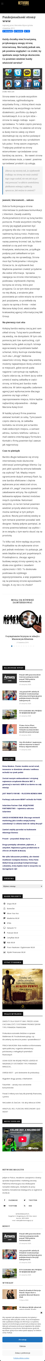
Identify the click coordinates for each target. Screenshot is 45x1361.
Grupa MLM (11, 904)
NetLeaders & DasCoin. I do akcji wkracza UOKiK (21, 1102)
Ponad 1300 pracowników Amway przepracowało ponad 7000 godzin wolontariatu (30, 678)
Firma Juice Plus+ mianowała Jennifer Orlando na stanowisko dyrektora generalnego (29, 728)
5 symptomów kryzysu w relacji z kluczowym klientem (22, 637)
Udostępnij (8, 31)
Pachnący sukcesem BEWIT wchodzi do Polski (22, 799)
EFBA (8, 923)
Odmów (22, 1346)
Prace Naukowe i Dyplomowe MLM (20, 947)
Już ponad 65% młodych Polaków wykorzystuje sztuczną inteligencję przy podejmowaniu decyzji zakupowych (30, 696)
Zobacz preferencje (22, 1353)
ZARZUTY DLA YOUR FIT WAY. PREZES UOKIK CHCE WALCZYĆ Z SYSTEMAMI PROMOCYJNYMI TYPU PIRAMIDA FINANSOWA (21, 1024)
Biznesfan (10, 908)
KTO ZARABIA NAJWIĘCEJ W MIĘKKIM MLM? (30, 712)
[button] (41, 1312)
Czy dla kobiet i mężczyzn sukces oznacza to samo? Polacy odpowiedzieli (30, 744)
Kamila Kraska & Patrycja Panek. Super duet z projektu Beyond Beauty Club (30, 1293)
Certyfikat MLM (12, 937)
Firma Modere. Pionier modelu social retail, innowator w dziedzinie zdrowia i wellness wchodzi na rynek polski (20, 769)
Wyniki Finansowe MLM (15, 952)
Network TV (11, 928)
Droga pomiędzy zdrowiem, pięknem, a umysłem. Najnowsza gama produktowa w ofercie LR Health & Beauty (20, 847)
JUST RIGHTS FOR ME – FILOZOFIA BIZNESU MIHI (22, 793)
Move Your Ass (12, 913)
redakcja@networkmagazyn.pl (24, 1220)
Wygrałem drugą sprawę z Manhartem (17, 1079)
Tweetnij (19, 31)
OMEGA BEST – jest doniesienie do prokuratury (20, 1072)
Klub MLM (10, 942)
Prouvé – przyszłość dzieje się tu (16, 838)
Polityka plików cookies (21, 1358)
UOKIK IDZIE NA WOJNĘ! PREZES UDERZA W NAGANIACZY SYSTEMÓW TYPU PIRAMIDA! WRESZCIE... (20, 1063)
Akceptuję (22, 1340)
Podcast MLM (12, 933)
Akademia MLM (12, 918)
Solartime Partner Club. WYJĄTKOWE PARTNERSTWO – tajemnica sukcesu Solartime (18, 808)
